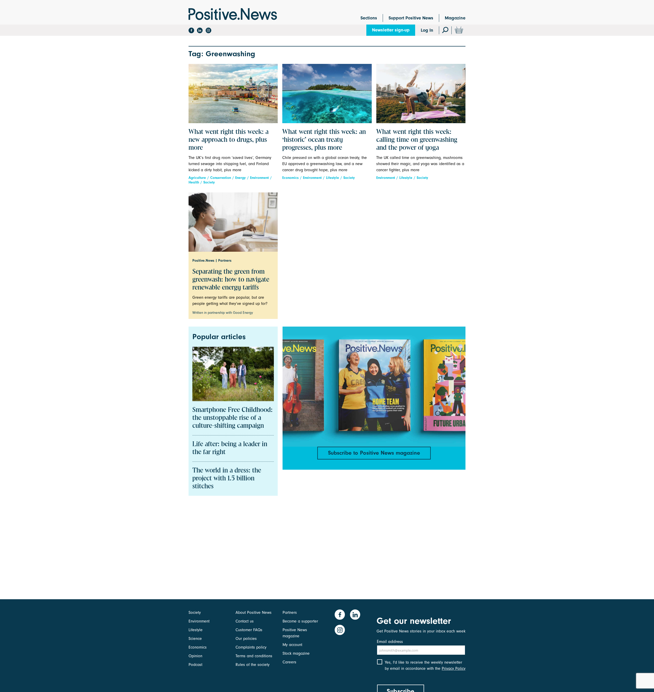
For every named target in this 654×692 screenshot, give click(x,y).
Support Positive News (411, 18)
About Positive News (254, 612)
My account (292, 644)
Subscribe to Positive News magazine (374, 452)
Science (195, 638)
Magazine (455, 18)
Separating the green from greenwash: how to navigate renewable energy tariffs (230, 280)
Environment (259, 178)
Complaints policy (251, 647)
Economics (290, 178)
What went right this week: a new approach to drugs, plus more (228, 140)
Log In (427, 30)
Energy (240, 178)
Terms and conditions (254, 656)
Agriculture (197, 178)
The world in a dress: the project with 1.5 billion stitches (226, 479)
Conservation (220, 178)
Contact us (245, 621)
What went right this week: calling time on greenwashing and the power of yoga (416, 140)
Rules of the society (253, 664)
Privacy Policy (453, 668)
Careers (289, 662)
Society (209, 182)
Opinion (195, 656)
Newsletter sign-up (391, 30)
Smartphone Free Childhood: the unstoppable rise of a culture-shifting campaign (232, 418)
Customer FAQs (249, 630)
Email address (390, 641)
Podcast (195, 664)
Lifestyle (332, 178)
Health (194, 182)
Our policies (246, 638)
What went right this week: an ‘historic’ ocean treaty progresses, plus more (324, 140)
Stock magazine (296, 653)
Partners (290, 612)
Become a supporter (300, 621)
